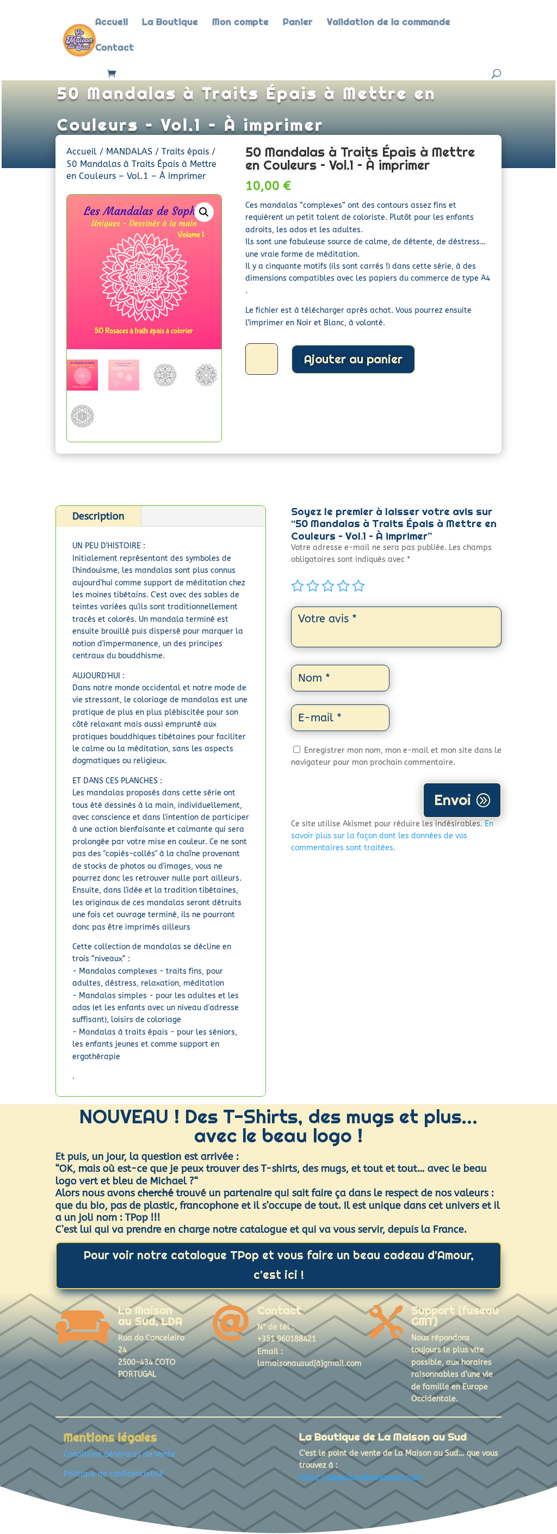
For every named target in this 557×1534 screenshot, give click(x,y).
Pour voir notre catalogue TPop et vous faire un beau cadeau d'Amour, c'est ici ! (279, 1265)
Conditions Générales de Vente (119, 1454)
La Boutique (170, 23)
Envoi (452, 799)
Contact (114, 48)
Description (98, 516)
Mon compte (240, 23)
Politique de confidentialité (113, 1474)
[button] (204, 212)
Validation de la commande (388, 23)
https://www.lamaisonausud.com (360, 1477)
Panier (298, 23)
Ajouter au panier (353, 359)
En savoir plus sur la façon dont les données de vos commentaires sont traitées (392, 836)
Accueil (111, 23)
